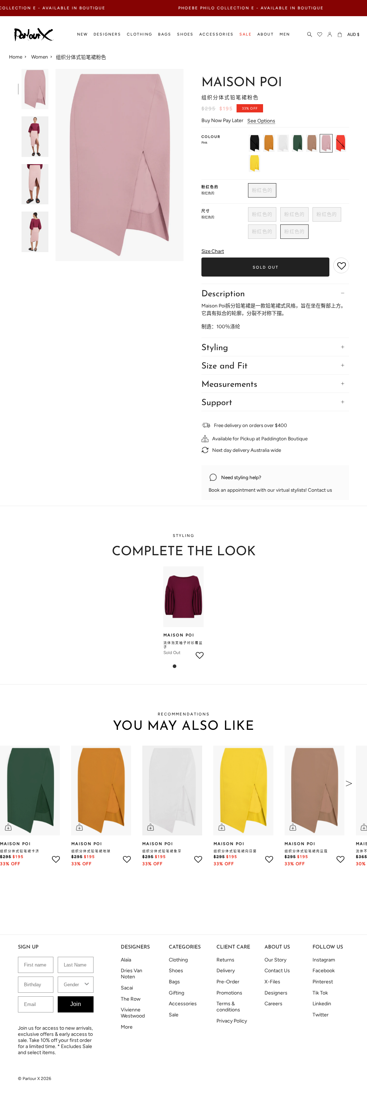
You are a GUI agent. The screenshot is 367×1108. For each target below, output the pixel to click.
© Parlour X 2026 (34, 1078)
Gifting (176, 993)
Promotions (229, 993)
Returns (225, 960)
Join (75, 1004)
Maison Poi (241, 83)
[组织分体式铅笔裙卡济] (297, 143)
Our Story (275, 960)
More (127, 1027)
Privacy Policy (231, 1021)
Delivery (225, 971)
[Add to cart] (8, 827)
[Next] (349, 783)
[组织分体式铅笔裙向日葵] (254, 163)
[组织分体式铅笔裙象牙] (283, 143)
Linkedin (322, 1004)
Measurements (229, 384)
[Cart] (340, 34)
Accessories (183, 1004)
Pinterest (323, 982)
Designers (275, 993)
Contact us (320, 490)
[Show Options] (86, 984)
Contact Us (277, 971)
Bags (174, 982)
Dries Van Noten (131, 974)
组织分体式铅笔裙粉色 (81, 57)
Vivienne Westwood (133, 1013)
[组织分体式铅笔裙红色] (340, 143)
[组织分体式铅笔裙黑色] (254, 143)
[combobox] (73, 984)
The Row (130, 999)
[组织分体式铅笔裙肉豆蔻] (312, 143)
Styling (214, 348)
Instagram (324, 960)
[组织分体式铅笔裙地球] (269, 143)
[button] (82, 34)
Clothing (178, 960)
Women (39, 57)
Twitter (321, 1015)
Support (216, 403)
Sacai (127, 988)
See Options (261, 121)
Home (15, 57)
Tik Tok (320, 993)
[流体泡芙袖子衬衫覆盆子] (183, 596)
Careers (273, 1004)
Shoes (176, 971)
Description (223, 294)
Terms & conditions (228, 1007)
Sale (173, 1015)
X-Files (272, 982)
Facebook (324, 971)
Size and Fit (224, 366)
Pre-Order (227, 982)
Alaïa (126, 960)
